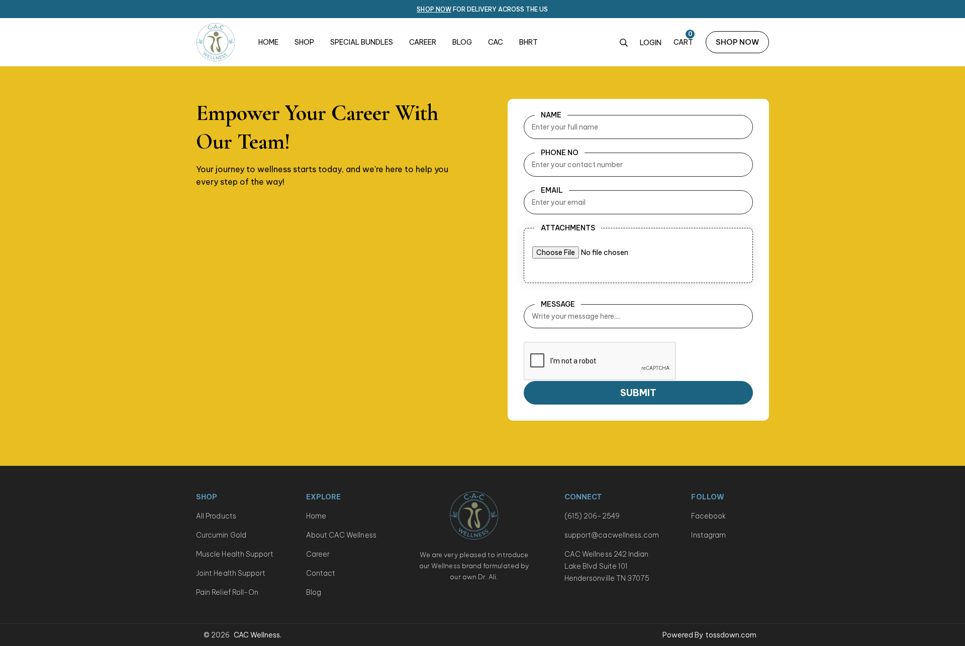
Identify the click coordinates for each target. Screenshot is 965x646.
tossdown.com (731, 634)
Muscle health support (234, 554)
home (316, 516)
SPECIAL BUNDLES (361, 42)
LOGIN (650, 42)
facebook (708, 516)
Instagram (708, 535)
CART (683, 42)
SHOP (304, 42)
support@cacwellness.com (611, 535)
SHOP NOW (737, 42)
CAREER (422, 42)
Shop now (434, 9)
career (318, 554)
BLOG (462, 42)
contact (321, 573)
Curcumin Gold (221, 535)
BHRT (528, 42)
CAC (495, 42)
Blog (313, 592)
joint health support (230, 573)
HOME (268, 42)
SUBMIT (638, 393)
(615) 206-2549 (592, 516)
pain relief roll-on (227, 592)
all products (216, 516)
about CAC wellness (341, 535)
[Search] (624, 43)
